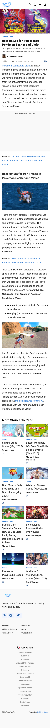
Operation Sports (25, 688)
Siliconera (25, 670)
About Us (5, 626)
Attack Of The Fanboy (25, 663)
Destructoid (25, 677)
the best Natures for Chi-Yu (29, 401)
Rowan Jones (8, 450)
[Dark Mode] (35, 4)
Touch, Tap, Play (25, 695)
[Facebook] (11, 615)
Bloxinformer (25, 702)
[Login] (45, 4)
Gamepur (25, 659)
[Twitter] (19, 615)
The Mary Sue (25, 691)
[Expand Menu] (40, 4)
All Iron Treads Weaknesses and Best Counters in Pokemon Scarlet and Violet (23, 160)
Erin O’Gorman (32, 582)
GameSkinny (25, 684)
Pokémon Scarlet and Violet (16, 65)
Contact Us (25, 626)
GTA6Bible (25, 706)
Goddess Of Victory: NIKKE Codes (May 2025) (36, 575)
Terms (23, 629)
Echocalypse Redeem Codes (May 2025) (34, 528)
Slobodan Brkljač (9, 499)
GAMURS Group (42, 712)
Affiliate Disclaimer (10, 629)
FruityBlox (25, 698)
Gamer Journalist (25, 681)
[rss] (4, 615)
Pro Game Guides (25, 652)
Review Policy (7, 633)
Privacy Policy (26, 633)
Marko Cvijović (32, 457)
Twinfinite (25, 656)
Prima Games (25, 666)
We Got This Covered (25, 674)
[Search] (30, 4)
